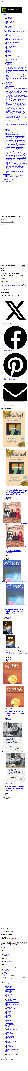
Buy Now (3, 282)
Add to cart (3, 224)
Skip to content (4, 1)
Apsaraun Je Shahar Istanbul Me (13, 552)
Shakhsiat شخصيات (10, 1010)
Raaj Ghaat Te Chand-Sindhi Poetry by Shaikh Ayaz (15, 713)
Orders (5, 972)
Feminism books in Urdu (12, 1049)
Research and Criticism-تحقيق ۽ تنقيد (14, 1019)
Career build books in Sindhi (12, 1002)
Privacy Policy (6, 954)
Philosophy (8, 1047)
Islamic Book (9, 1005)
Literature (8, 1016)
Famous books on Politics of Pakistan (14, 1053)
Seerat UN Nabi (10, 1036)
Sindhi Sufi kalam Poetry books (13, 1031)
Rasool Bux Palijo (10, 989)
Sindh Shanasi (9, 1023)
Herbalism (8, 1013)
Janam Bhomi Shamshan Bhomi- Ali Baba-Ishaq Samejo (15, 788)
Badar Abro (9, 991)
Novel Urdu (9, 1038)
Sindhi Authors (6, 983)
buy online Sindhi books (9, 285)
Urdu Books (6, 1034)
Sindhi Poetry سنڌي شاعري (12, 1028)
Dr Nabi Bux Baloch (11, 986)
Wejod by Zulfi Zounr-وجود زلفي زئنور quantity (12, 221)
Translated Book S (10, 1024)
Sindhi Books (9, 284)
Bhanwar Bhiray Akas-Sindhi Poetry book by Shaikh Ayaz (14, 611)
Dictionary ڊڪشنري (11, 1008)
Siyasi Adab (9, 1000)
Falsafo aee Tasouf (10, 1011)
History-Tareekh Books (11, 1041)
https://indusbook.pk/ (12, 967)
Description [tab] (6, 289)
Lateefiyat (8, 1012)
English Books (6, 1051)
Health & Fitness (10, 1050)
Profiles (8, 1003)
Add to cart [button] (8, 794)
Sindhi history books (11, 1027)
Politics (8, 1045)
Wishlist (5, 973)
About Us (5, 953)
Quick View (6, 448)
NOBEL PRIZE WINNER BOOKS (14, 1040)
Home (4, 950)
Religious (8, 1017)
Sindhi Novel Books (17, 284)
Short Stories (9, 1021)
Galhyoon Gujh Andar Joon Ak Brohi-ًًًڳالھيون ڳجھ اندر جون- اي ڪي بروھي (16, 492)
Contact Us (6, 955)
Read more (8, 498)
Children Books (9, 1007)
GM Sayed (8, 987)
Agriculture (8, 1032)
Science (8, 1025)
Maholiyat (8, 1020)
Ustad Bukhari (9, 996)
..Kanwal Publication (17, 286)
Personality (8, 1042)
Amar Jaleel (9, 994)
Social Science (9, 1033)
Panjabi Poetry (9, 1046)
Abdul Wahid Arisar (10, 992)
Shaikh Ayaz (9, 995)
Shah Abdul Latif (10, 985)
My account (6, 951)
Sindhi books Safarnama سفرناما (13, 1029)
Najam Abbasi (9, 990)
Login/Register (6, 970)
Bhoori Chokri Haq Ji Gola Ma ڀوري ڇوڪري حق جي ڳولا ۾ (16, 653)
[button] (4, 280)
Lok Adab (8, 1015)
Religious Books (10, 1037)
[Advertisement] (14, 197)
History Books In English (12, 1054)
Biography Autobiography (12, 1004)
